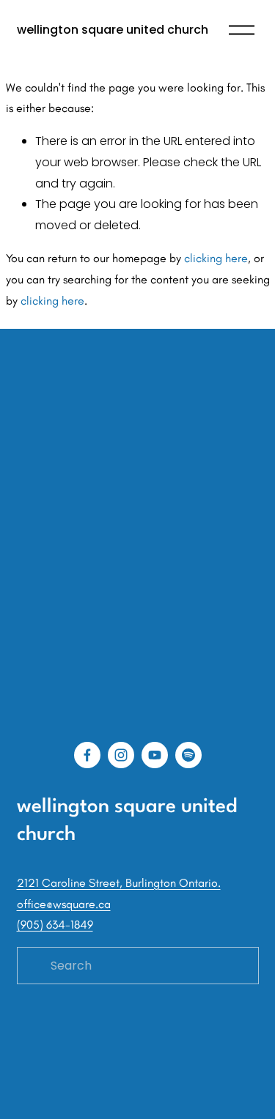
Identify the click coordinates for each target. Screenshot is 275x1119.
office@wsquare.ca (64, 904)
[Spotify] (188, 755)
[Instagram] (121, 755)
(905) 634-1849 (55, 925)
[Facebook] (87, 755)
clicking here (216, 258)
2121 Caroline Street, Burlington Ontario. (119, 883)
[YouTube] (155, 755)
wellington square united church (112, 29)
